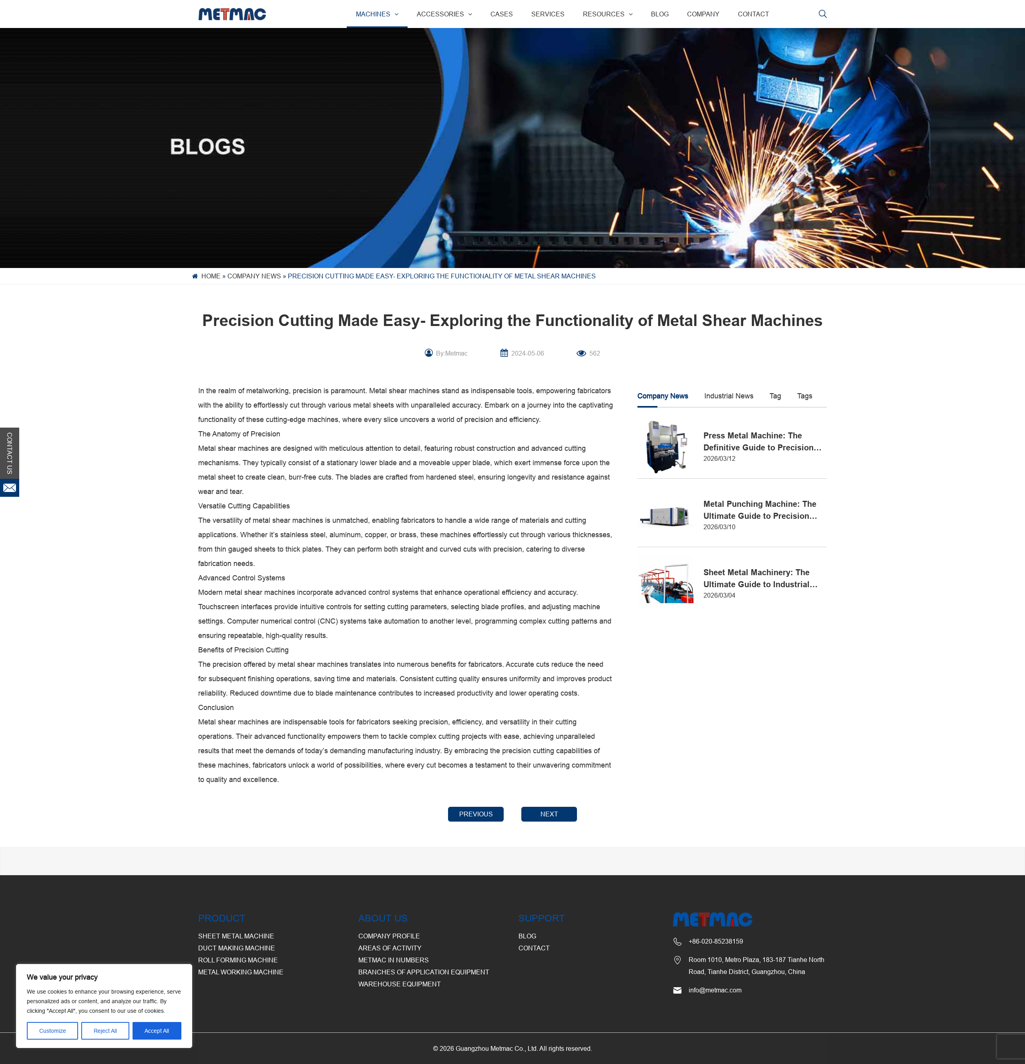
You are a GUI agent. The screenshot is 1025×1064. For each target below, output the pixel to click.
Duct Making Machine (236, 948)
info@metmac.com (715, 990)
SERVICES (548, 14)
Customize (52, 1031)
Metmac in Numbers (393, 960)
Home (211, 276)
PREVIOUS (476, 814)
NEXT (549, 814)
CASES (501, 14)
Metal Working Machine (240, 972)
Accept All (157, 1031)
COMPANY (703, 14)
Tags (804, 396)
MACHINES (373, 14)
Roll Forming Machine (238, 960)
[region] (104, 1006)
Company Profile (389, 936)
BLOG (660, 14)
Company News (254, 276)
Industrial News (729, 396)
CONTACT (753, 14)
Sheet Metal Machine (236, 936)
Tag (775, 396)
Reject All (105, 1031)
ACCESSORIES (440, 14)
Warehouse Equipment (399, 984)
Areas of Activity (390, 948)
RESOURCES (604, 14)
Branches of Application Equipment (423, 972)
